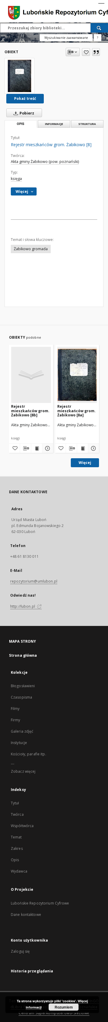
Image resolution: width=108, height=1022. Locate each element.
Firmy (15, 719)
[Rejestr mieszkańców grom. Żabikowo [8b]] (31, 374)
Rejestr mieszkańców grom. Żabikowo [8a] (76, 410)
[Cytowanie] (96, 52)
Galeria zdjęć (22, 731)
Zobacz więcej (23, 771)
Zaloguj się (20, 951)
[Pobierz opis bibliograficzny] (25, 448)
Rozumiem (64, 1007)
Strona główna (23, 655)
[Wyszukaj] (99, 28)
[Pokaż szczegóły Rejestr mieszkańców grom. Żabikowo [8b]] (46, 448)
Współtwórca (22, 825)
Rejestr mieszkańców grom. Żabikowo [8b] (30, 410)
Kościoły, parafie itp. (28, 754)
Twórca (17, 814)
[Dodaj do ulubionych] (86, 52)
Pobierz (26, 113)
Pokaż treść (25, 98)
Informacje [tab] (54, 124)
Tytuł (15, 803)
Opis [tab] (20, 124)
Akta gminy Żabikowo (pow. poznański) (45, 161)
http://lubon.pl (23, 606)
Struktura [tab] (87, 124)
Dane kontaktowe (26, 914)
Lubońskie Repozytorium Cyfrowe (40, 903)
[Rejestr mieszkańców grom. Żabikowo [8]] (19, 76)
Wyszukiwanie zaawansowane (66, 38)
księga (16, 178)
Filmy (15, 708)
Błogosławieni (23, 685)
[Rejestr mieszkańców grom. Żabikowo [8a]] (77, 374)
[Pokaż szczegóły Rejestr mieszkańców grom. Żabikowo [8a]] (92, 448)
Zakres (17, 848)
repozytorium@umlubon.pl (33, 581)
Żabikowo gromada (31, 248)
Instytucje (19, 742)
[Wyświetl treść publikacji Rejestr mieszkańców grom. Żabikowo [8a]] (82, 448)
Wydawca (19, 871)
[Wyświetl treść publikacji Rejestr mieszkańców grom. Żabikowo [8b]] (36, 448)
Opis (15, 859)
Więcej (85, 462)
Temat (16, 837)
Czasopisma (21, 697)
